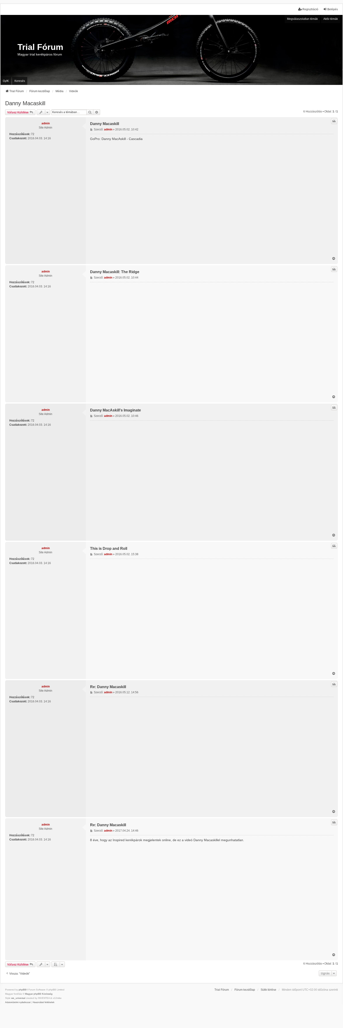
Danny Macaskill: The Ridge (114, 272)
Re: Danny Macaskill (108, 687)
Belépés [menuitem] (332, 9)
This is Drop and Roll (108, 549)
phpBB (22, 989)
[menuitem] (18, 1002)
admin (46, 123)
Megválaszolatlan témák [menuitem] (302, 19)
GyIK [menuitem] (6, 81)
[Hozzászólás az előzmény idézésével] (334, 121)
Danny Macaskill (25, 103)
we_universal (18, 998)
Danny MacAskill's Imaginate (115, 410)
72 (32, 134)
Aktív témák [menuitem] (330, 19)
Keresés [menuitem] (19, 81)
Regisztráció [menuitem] (310, 9)
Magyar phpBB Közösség (38, 994)
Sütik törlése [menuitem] (268, 989)
